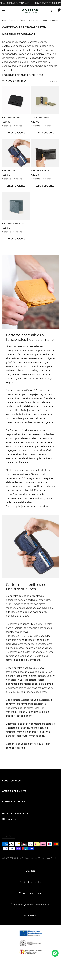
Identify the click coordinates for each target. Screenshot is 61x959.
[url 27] (16, 100)
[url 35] (16, 206)
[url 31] (16, 153)
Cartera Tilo (9, 170)
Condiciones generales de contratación (30, 904)
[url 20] (52, 11)
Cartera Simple (40, 170)
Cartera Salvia (11, 117)
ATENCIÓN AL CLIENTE (14, 791)
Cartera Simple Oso (13, 223)
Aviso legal (30, 870)
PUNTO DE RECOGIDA (13, 801)
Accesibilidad (30, 915)
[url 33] (45, 153)
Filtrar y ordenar (16, 81)
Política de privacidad (30, 882)
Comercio (14, 20)
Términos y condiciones (30, 893)
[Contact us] (55, 953)
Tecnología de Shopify (47, 858)
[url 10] (30, 11)
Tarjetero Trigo (40, 117)
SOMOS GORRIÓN (11, 780)
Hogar (4, 20)
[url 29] (45, 100)
